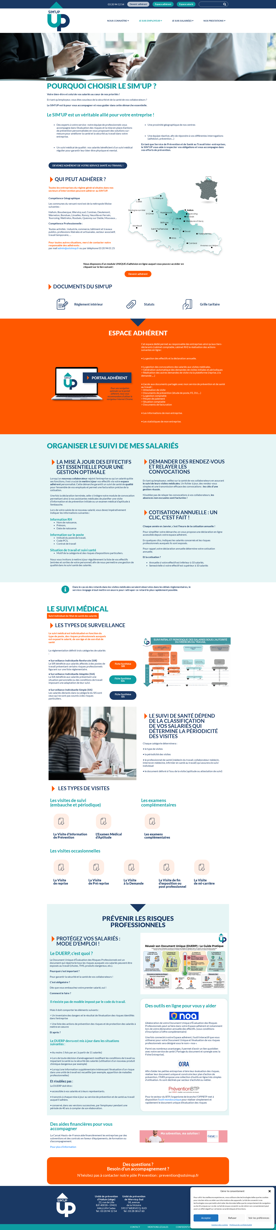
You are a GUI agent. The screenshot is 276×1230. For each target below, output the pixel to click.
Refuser (232, 1217)
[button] (269, 1191)
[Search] (224, 4)
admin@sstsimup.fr (68, 248)
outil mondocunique (170, 1099)
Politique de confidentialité (241, 1225)
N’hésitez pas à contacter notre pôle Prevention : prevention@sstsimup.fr (138, 1175)
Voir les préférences (258, 1217)
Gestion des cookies (219, 1225)
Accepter (206, 1217)
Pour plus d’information (63, 1146)
